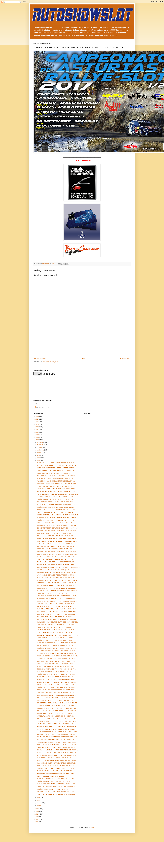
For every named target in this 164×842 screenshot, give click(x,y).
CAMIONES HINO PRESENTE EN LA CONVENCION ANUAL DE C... (57, 512)
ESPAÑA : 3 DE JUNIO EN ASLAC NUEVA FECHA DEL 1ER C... (56, 564)
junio (38, 458)
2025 (37, 419)
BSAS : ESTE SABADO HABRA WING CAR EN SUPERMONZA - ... (57, 651)
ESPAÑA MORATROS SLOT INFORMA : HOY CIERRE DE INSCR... (57, 525)
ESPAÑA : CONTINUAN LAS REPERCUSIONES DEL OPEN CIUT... (57, 737)
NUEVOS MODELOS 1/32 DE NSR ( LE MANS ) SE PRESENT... (56, 570)
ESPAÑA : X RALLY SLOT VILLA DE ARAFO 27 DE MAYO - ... (55, 713)
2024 (37, 421)
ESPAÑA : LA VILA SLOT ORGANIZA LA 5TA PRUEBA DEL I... (55, 507)
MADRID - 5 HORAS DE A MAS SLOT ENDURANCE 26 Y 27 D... (56, 645)
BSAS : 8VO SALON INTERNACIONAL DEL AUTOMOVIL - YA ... (56, 739)
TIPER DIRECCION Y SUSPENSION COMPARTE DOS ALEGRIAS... (57, 731)
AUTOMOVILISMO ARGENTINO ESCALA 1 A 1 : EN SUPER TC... (56, 792)
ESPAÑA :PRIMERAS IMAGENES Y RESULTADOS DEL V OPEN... (57, 724)
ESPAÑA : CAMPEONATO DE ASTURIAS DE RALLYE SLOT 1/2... (56, 648)
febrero (39, 803)
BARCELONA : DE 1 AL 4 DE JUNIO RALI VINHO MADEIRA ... (55, 677)
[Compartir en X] (63, 264)
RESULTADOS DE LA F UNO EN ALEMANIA (50, 776)
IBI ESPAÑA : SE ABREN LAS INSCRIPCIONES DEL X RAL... (55, 671)
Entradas (39, 404)
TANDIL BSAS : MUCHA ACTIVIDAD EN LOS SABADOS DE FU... (56, 588)
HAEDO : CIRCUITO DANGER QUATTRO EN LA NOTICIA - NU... (56, 784)
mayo (39, 460)
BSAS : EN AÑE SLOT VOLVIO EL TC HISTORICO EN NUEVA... (56, 546)
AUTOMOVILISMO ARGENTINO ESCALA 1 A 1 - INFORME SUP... (56, 734)
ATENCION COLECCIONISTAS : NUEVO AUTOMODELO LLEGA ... (57, 583)
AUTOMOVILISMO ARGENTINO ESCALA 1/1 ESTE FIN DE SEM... (57, 596)
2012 (37, 819)
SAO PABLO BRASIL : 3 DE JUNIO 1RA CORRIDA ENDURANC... (56, 614)
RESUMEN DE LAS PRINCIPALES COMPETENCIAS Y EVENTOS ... (57, 590)
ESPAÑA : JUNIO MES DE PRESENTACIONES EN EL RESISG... (56, 674)
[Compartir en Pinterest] (67, 264)
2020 (37, 432)
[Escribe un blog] (61, 264)
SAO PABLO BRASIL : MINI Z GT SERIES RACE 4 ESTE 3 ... (55, 543)
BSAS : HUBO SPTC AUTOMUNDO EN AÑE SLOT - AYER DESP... (57, 611)
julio (38, 455)
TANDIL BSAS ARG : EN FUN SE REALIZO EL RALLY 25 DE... (55, 593)
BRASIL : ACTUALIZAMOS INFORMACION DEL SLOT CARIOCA (56, 711)
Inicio (83, 358)
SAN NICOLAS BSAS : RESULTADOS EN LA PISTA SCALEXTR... (56, 758)
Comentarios (40, 407)
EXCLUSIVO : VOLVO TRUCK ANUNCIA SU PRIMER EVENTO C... (57, 721)
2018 (37, 437)
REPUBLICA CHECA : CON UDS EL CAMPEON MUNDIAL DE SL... (57, 755)
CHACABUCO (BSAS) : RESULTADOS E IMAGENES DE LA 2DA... (57, 768)
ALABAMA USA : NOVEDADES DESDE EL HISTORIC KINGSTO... (57, 517)
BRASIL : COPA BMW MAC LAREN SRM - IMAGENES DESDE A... (57, 554)
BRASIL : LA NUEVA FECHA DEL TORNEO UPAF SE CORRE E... (56, 719)
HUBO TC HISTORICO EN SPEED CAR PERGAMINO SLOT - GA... (57, 708)
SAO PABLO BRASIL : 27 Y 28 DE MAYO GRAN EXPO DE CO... (56, 679)
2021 (37, 429)
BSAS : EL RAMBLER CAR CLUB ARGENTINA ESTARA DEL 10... (57, 617)
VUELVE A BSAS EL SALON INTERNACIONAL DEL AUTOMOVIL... (57, 572)
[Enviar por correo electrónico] (59, 264)
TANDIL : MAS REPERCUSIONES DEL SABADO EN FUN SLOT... (56, 786)
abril (38, 797)
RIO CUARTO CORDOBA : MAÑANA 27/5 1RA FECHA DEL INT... (56, 577)
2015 (37, 811)
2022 (37, 427)
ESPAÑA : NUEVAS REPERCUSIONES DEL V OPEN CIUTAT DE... (57, 726)
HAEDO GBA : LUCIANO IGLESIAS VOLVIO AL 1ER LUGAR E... (56, 773)
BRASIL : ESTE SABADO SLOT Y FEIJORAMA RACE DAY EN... (56, 698)
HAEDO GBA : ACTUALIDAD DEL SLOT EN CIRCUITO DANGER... (57, 541)
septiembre (40, 450)
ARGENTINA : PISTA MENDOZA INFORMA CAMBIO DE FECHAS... (57, 483)
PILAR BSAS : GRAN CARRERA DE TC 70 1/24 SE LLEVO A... (56, 481)
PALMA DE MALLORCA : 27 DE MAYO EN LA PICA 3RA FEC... (55, 666)
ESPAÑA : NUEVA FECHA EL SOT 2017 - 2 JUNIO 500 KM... (55, 640)
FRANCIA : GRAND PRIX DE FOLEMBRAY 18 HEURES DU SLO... (57, 504)
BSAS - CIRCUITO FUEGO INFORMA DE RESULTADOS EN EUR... (57, 619)
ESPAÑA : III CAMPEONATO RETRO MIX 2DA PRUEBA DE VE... (56, 781)
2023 (37, 424)
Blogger (93, 827)
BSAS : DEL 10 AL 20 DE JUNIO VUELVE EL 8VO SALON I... (55, 502)
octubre (39, 447)
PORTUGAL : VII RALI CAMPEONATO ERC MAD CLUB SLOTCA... (57, 745)
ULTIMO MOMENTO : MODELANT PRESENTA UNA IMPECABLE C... (57, 580)
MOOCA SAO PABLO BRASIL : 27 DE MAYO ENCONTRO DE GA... (57, 601)
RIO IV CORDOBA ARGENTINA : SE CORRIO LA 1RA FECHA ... (56, 557)
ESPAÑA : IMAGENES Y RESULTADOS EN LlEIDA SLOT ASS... (56, 705)
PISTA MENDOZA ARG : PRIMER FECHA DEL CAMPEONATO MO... (57, 494)
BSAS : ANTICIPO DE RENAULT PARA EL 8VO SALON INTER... (56, 585)
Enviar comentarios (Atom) (50, 362)
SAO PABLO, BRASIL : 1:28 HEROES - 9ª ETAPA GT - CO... (54, 533)
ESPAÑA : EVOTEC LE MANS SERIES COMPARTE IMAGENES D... (57, 687)
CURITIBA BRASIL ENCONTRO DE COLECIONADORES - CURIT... (57, 635)
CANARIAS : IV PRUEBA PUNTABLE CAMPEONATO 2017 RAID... (57, 692)
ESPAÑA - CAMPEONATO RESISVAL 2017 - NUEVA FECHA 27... (56, 682)
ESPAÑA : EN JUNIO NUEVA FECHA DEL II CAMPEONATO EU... (56, 658)
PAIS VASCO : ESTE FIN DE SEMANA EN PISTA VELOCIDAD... (56, 478)
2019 (37, 435)
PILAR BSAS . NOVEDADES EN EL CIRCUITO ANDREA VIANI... (56, 598)
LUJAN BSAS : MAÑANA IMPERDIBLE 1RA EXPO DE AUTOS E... (56, 559)
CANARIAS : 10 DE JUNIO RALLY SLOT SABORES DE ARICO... (56, 747)
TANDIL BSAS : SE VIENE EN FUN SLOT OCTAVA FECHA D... (55, 473)
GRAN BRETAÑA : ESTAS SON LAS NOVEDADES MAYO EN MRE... (57, 703)
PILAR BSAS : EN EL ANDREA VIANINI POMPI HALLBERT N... (56, 463)
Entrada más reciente (40, 358)
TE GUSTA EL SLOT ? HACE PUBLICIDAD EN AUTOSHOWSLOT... (57, 653)
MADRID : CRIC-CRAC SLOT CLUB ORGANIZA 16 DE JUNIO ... (56, 684)
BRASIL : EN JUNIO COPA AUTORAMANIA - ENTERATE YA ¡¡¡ (55, 536)
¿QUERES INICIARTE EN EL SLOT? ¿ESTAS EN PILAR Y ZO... (56, 729)
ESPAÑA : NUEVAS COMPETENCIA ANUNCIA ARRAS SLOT (55, 562)
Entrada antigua (125, 358)
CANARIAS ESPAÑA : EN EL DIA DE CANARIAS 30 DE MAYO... (56, 604)
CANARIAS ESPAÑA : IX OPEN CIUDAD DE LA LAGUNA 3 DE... (56, 470)
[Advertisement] (82, 341)
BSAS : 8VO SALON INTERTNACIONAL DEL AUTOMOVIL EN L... (56, 695)
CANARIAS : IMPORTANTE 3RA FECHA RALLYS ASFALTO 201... (56, 624)
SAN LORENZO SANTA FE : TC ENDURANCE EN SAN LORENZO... (57, 622)
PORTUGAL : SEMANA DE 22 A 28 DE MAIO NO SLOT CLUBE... (56, 766)
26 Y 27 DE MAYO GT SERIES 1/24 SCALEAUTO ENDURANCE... (57, 643)
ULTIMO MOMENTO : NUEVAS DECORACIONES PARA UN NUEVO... (58, 515)
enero (39, 805)
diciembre (40, 442)
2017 (37, 440)
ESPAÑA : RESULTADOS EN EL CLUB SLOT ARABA (53, 789)
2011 (37, 822)
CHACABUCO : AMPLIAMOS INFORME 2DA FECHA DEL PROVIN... (57, 750)
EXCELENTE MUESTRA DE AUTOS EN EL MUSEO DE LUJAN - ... (57, 528)
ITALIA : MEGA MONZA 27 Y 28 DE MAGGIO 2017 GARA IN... (55, 606)
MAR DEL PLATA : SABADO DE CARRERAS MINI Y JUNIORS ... (56, 664)
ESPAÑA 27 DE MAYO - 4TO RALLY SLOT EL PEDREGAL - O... (56, 630)
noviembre (40, 445)
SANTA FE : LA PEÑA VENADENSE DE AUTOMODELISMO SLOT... (57, 609)
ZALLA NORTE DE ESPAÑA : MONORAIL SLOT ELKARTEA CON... (57, 632)
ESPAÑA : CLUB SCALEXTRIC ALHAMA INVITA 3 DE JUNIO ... (56, 496)
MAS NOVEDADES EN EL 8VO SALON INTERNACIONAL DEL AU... (57, 538)
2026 (37, 416)
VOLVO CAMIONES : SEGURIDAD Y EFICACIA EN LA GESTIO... (56, 510)
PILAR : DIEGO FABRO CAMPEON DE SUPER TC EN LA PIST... (56, 778)
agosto (39, 452)
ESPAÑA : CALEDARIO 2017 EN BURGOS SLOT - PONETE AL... (56, 520)
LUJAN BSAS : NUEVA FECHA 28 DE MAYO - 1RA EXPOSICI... (56, 637)
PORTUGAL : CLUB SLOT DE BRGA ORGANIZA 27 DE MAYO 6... (56, 690)
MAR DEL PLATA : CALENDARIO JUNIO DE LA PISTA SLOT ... (55, 523)
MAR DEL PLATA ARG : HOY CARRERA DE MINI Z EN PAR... (55, 716)
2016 (37, 809)
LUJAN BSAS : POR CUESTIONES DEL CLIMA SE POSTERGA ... (56, 794)
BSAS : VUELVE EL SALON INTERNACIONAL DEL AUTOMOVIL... (57, 476)
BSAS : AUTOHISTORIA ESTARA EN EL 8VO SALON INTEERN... (56, 661)
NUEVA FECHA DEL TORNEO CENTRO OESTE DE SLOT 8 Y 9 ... (57, 468)
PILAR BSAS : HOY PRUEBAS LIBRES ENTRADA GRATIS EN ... (56, 486)
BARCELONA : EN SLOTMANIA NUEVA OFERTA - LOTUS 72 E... (56, 763)
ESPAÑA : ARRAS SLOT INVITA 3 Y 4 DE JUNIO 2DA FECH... (55, 499)
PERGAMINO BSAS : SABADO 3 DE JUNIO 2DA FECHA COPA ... (56, 491)
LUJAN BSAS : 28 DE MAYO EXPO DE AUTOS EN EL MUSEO (56, 575)
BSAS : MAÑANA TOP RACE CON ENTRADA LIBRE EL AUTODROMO (58, 567)
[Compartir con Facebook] (65, 264)
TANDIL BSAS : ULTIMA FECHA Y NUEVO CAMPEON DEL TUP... (56, 669)
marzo (39, 800)
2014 (37, 814)
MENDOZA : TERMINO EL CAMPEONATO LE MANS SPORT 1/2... (57, 752)
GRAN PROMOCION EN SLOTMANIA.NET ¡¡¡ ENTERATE (54, 627)
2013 (37, 816)
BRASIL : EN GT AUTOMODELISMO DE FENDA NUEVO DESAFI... (57, 760)
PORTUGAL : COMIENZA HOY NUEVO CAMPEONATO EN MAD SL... (58, 656)
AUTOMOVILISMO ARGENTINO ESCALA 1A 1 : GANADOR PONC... (57, 530)
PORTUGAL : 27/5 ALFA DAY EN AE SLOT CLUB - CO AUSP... (55, 700)
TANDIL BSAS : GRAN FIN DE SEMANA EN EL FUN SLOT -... (55, 549)
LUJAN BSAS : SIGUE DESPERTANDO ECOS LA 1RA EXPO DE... (57, 489)
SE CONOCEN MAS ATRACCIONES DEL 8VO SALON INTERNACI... (57, 465)
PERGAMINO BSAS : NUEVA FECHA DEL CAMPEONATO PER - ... (57, 771)
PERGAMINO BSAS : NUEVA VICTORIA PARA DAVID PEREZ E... (56, 742)
